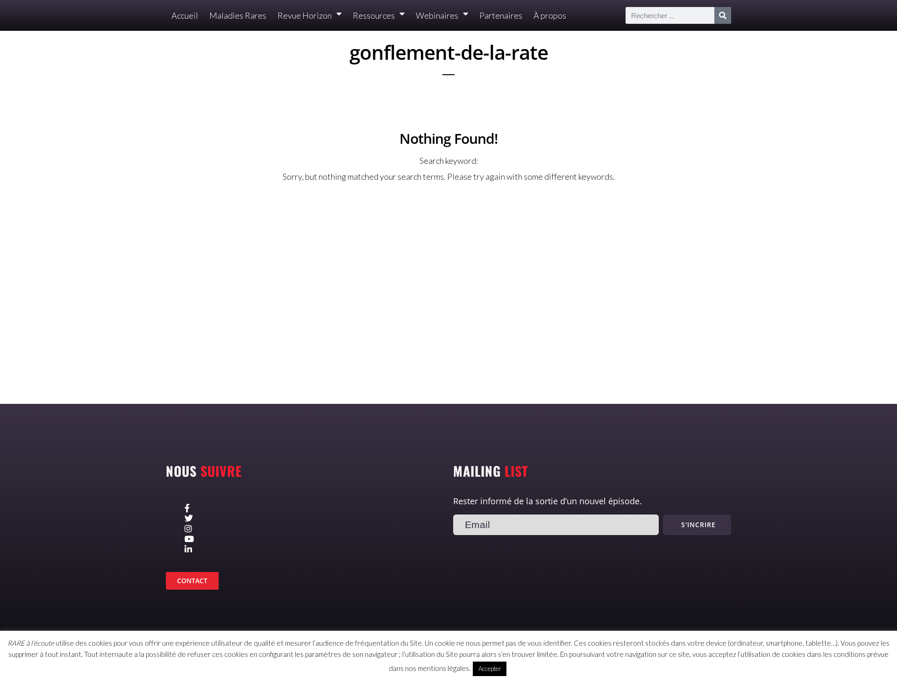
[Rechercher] (722, 15)
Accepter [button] (489, 668)
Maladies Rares (237, 15)
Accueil (184, 15)
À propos (550, 15)
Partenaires (500, 15)
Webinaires (437, 15)
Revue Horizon (305, 15)
